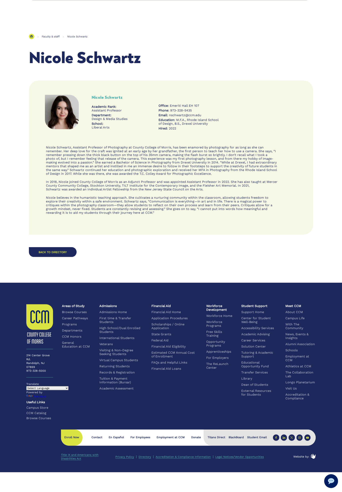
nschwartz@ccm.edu (185, 115)
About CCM (294, 312)
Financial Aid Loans (166, 369)
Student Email (257, 437)
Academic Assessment (116, 388)
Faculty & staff (51, 36)
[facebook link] (276, 438)
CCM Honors (71, 336)
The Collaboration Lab (299, 374)
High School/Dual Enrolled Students (119, 330)
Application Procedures (169, 318)
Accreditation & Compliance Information (183, 456)
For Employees (140, 437)
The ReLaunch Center (217, 366)
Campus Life (295, 318)
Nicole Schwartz (77, 36)
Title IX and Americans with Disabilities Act (80, 456)
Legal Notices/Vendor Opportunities (239, 456)
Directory (145, 456)
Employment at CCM (297, 358)
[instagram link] (299, 438)
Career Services (253, 340)
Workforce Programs (214, 324)
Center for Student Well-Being (256, 320)
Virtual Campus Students (118, 360)
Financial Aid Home (166, 312)
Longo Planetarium (300, 382)
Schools (291, 350)
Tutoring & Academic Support (257, 354)
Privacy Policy (124, 456)
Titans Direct (216, 437)
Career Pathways (75, 318)
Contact (96, 437)
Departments (72, 330)
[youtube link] (307, 438)
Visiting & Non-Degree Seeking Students (116, 352)
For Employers (217, 358)
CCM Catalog (36, 413)
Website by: (301, 456)
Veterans (106, 344)
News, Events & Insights (297, 336)
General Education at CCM (76, 344)
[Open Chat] (331, 481)
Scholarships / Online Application (167, 326)
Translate (40, 396)
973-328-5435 (181, 110)
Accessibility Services (257, 328)
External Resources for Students (256, 392)
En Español (116, 437)
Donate (196, 437)
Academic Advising (255, 334)
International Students (116, 338)
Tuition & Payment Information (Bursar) (115, 380)
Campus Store (37, 408)
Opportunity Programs (215, 343)
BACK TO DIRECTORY (53, 252)
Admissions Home (113, 312)
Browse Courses (74, 312)
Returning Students (114, 366)
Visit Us (291, 388)
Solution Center (253, 346)
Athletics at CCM (298, 366)
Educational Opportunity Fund (255, 364)
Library (246, 378)
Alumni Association (300, 344)
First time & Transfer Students (115, 320)
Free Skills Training (214, 333)
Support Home (252, 312)
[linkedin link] (284, 438)
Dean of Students (254, 385)
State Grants (161, 334)
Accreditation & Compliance (297, 396)
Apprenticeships (218, 352)
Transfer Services (254, 372)
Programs (69, 324)
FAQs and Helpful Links (169, 362)
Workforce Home (219, 316)
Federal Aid (159, 340)
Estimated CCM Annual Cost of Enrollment (173, 354)
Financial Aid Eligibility (168, 346)
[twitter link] (292, 438)
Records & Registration (117, 372)
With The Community (294, 326)
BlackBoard (236, 437)
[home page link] (31, 36)
